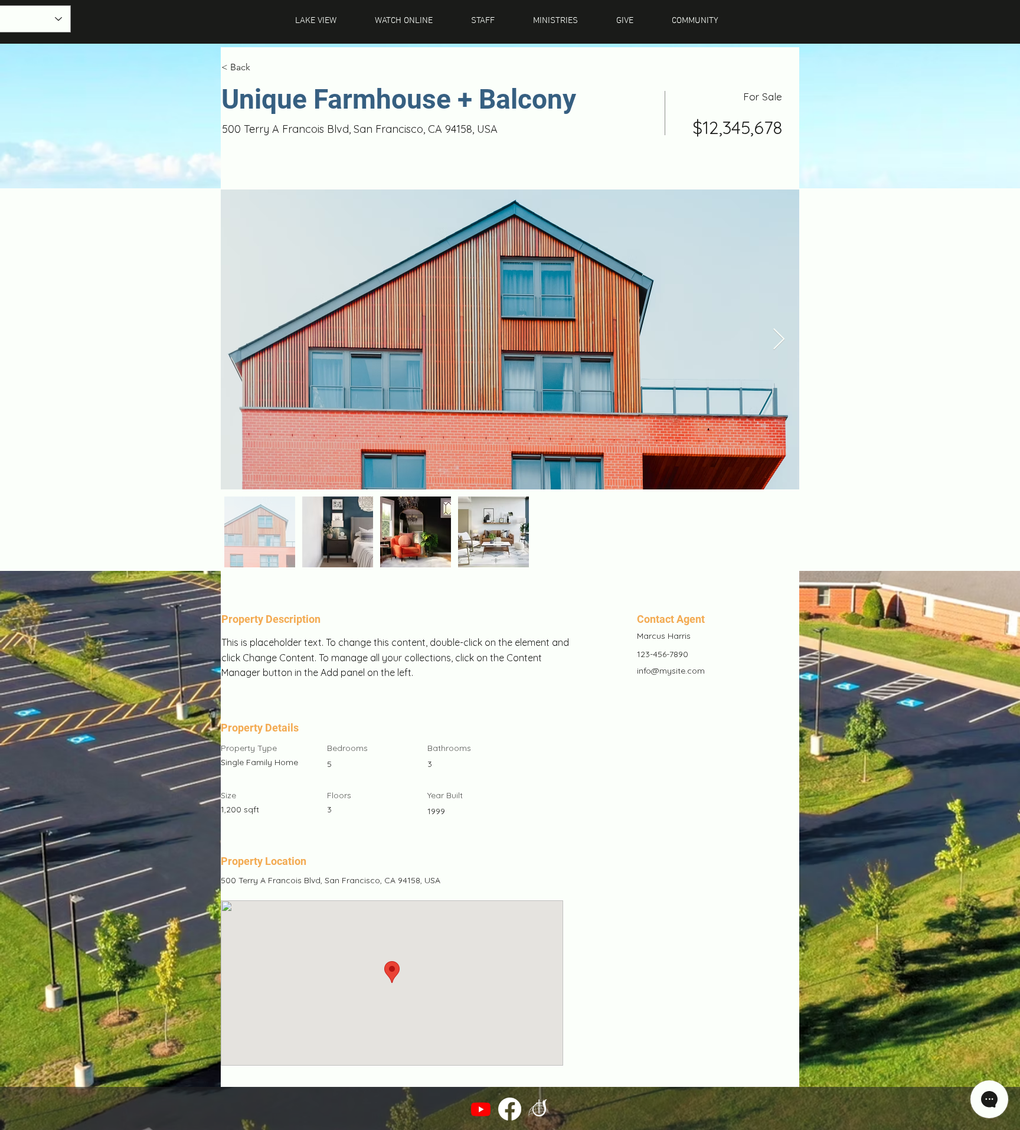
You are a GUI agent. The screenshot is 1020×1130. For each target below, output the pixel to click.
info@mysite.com (671, 670)
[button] (694, 21)
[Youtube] (480, 1109)
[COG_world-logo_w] (538, 1109)
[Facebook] (509, 1109)
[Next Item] (779, 339)
